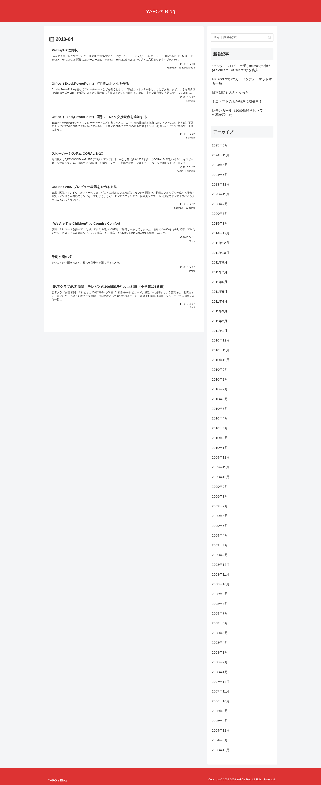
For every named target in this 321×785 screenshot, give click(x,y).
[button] (269, 37)
